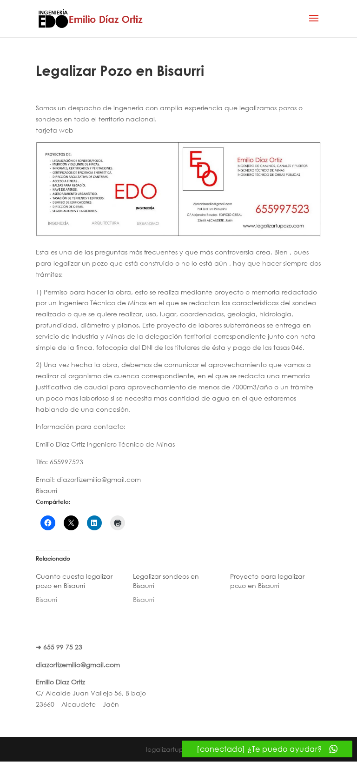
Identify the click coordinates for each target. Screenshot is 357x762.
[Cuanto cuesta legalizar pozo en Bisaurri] (84, 588)
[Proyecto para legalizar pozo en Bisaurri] (278, 583)
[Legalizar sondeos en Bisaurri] (181, 588)
